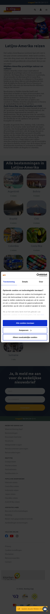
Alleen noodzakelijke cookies (25, 337)
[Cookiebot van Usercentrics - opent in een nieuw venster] (36, 275)
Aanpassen (23, 330)
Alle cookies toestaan (25, 323)
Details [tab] (25, 282)
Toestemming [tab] (9, 282)
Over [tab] (41, 282)
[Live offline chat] (45, 609)
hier (42, 315)
